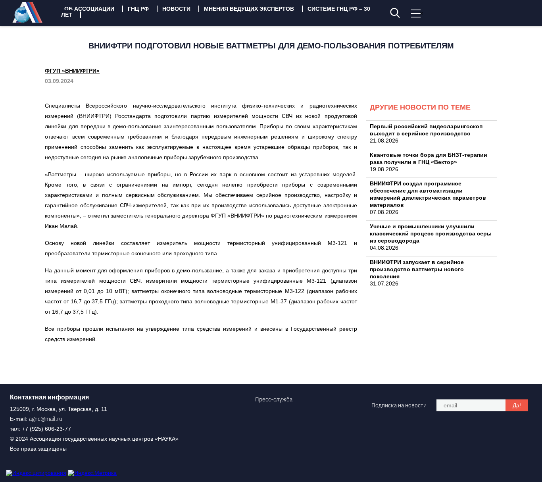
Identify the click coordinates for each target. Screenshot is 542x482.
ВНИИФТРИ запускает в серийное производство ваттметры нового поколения (417, 269)
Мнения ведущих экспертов (249, 9)
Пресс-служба (273, 399)
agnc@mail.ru (45, 418)
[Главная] (33, 20)
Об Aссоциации (89, 9)
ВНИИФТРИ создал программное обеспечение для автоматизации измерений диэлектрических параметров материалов (428, 194)
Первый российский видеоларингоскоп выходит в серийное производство (426, 130)
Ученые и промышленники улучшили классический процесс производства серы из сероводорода (431, 233)
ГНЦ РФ (138, 9)
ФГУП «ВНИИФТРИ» (72, 70)
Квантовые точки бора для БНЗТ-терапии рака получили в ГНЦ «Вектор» (428, 158)
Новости (176, 9)
